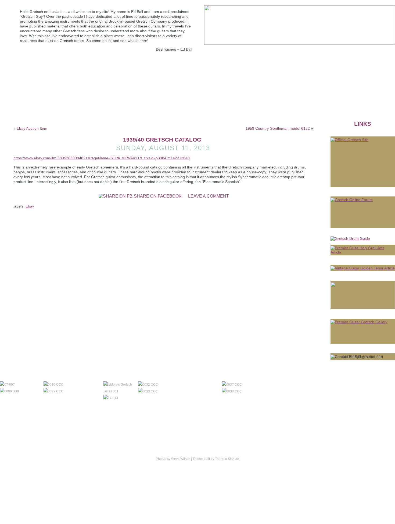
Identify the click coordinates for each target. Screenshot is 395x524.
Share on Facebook (158, 196)
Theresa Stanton (227, 459)
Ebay (30, 206)
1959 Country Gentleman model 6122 (278, 128)
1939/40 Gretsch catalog (162, 139)
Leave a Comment (208, 196)
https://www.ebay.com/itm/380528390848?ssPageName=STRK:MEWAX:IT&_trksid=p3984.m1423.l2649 (101, 158)
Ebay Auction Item (32, 128)
